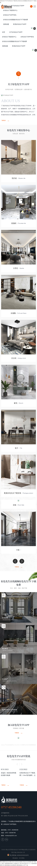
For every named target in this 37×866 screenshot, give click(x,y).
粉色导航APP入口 (26, 863)
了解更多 (5, 120)
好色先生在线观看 (26, 861)
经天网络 (21, 858)
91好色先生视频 (18, 861)
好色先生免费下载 (9, 861)
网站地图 (2, 861)
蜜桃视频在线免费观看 (10, 865)
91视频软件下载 (17, 863)
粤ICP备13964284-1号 (18, 852)
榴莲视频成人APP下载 (22, 865)
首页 (3, 32)
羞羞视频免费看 (9, 863)
